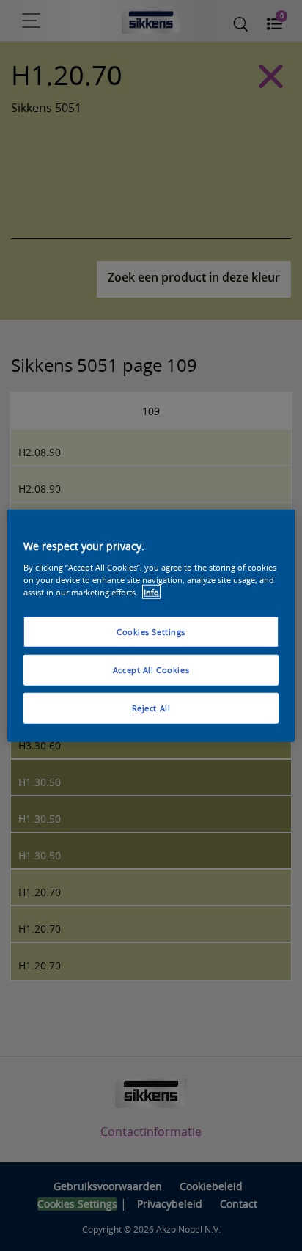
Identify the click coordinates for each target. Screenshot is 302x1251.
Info (151, 591)
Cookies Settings (151, 631)
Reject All (151, 707)
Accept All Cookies (151, 669)
